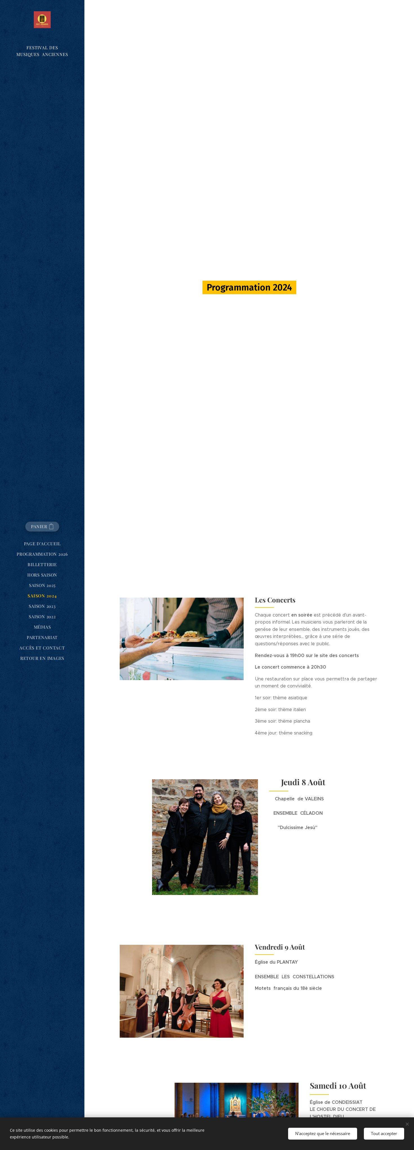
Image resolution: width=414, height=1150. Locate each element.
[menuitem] (42, 544)
